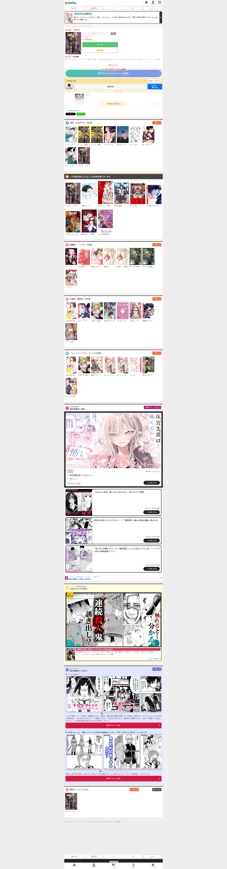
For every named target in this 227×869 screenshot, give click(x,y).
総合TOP (74, 8)
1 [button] (102, 713)
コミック (68, 26)
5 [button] (115, 713)
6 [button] (118, 713)
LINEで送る (81, 114)
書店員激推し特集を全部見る (84, 578)
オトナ (153, 8)
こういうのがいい (74, 674)
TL (113, 8)
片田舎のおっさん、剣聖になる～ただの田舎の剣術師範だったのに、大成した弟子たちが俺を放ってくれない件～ (108, 732)
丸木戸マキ (88, 37)
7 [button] (121, 713)
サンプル (100, 45)
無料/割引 (94, 8)
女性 (75, 26)
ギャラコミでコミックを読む (115, 73)
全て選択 (69, 88)
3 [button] (108, 713)
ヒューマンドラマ (85, 26)
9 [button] (126, 771)
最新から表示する (155, 81)
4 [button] (111, 713)
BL (133, 8)
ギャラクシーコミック (73, 822)
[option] (83, 694)
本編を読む (100, 50)
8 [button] (125, 713)
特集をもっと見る (152, 407)
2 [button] (105, 713)
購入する (154, 86)
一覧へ (156, 123)
